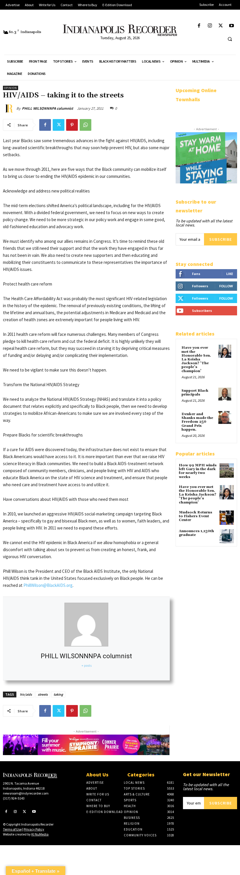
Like (229, 273)
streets (43, 694)
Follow (226, 286)
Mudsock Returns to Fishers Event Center (195, 516)
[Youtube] (232, 26)
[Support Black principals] (224, 394)
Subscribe (220, 239)
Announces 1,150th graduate (196, 533)
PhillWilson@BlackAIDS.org (48, 585)
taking (58, 694)
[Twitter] (221, 26)
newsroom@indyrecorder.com (26, 793)
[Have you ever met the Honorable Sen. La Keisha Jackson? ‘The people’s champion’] (224, 351)
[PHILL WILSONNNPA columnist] (9, 108)
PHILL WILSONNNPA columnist (47, 108)
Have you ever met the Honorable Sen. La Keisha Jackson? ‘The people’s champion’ (196, 359)
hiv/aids (26, 694)
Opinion (10, 88)
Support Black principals (194, 392)
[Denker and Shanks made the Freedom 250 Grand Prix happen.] (224, 417)
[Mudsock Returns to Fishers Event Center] (227, 517)
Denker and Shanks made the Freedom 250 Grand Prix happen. (197, 422)
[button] (229, 39)
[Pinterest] (72, 125)
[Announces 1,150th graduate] (227, 536)
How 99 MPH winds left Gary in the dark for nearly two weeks (198, 471)
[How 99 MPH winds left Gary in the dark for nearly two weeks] (227, 470)
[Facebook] (199, 26)
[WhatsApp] (85, 125)
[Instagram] (210, 26)
